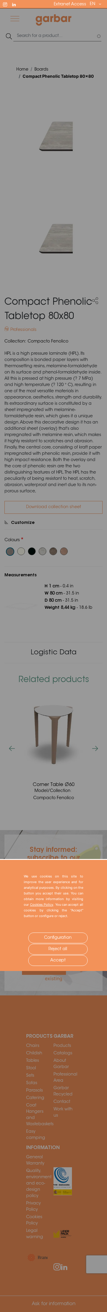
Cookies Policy (41, 904)
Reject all (57, 949)
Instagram (7, 3)
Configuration (58, 938)
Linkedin (16, 3)
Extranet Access (70, 4)
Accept (58, 960)
